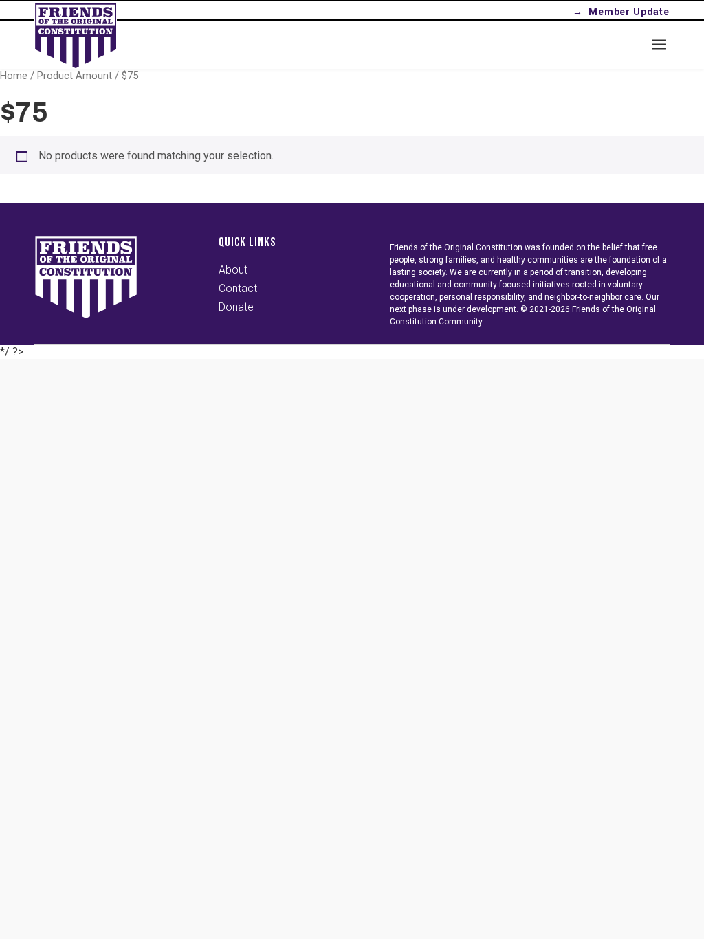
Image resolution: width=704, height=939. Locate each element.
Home (14, 75)
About (233, 269)
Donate (236, 306)
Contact (238, 288)
